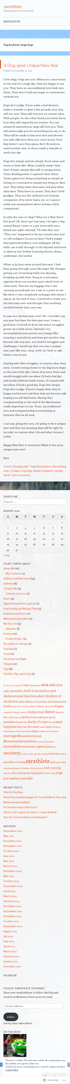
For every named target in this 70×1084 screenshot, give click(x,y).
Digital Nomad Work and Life (19, 612)
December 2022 (12, 849)
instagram (56, 735)
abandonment (35, 694)
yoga (59, 781)
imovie (42, 735)
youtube (26, 786)
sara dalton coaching (14, 770)
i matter (35, 735)
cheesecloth (7, 721)
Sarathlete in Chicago (15, 652)
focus (51, 730)
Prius (54, 755)
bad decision (44, 474)
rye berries (53, 762)
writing (52, 782)
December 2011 (12, 975)
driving (18, 726)
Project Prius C (14, 647)
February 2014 (11, 909)
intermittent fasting (23, 740)
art (28, 715)
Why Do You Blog (13, 800)
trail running (52, 776)
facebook (19, 730)
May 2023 (8, 844)
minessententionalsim (45, 750)
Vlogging (8, 672)
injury (49, 735)
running (44, 762)
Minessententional (29, 744)
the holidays (25, 776)
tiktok (33, 776)
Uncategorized (20, 474)
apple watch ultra (19, 715)
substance (16, 776)
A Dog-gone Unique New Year (31, 68)
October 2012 (11, 929)
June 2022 (8, 864)
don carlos (9, 725)
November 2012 (12, 924)
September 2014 (12, 894)
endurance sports (46, 725)
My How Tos (10, 632)
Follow (11, 1025)
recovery (12, 761)
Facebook (10, 984)
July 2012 (8, 945)
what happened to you (37, 781)
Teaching (8, 657)
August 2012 (10, 939)
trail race (39, 776)
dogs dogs (27, 479)
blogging (58, 714)
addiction (56, 693)
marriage (10, 744)
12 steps (24, 693)
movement (29, 755)
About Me (9, 577)
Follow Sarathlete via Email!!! (24, 996)
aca (45, 693)
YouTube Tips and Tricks (17, 682)
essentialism (9, 730)
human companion (43, 479)
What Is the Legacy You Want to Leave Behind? (30, 820)
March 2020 (10, 874)
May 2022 (8, 869)
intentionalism (9, 740)
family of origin (38, 730)
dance (50, 720)
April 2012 (9, 955)
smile (52, 770)
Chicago (16, 721)
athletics (8, 592)
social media (61, 771)
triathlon (7, 782)
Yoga (6, 677)
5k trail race (8, 694)
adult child (8, 699)
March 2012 (10, 960)
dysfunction (29, 725)
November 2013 (12, 914)
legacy (35, 739)
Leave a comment (21, 483)
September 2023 (12, 839)
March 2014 (10, 904)
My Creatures (14, 582)
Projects (8, 642)
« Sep (6, 563)
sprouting (7, 776)
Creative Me (10, 597)
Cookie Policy (11, 1069)
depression (59, 721)
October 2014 (11, 889)
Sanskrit (63, 762)
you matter (11, 787)
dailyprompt (36, 720)
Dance (7, 607)
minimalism (12, 755)
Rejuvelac (11, 637)
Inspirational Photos (15, 622)
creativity (23, 721)
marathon (54, 740)
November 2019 (12, 879)
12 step (16, 694)
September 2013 (12, 919)
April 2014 (9, 899)
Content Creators (16, 602)
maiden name (44, 740)
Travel (7, 662)
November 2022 (12, 854)
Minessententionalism (16, 627)
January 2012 (10, 970)
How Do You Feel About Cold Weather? (25, 825)
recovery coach (27, 762)
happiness (10, 735)
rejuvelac (37, 762)
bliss (52, 715)
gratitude (57, 730)
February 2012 (11, 965)
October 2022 (11, 859)
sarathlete (12, 6)
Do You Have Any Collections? (20, 815)
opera (41, 755)
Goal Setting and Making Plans (20, 617)
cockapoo (15, 479)
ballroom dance (43, 715)
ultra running (18, 781)
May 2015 (8, 884)
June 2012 (8, 950)
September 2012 (12, 934)
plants (48, 755)
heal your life (24, 735)
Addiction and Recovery (16, 587)
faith (25, 730)
